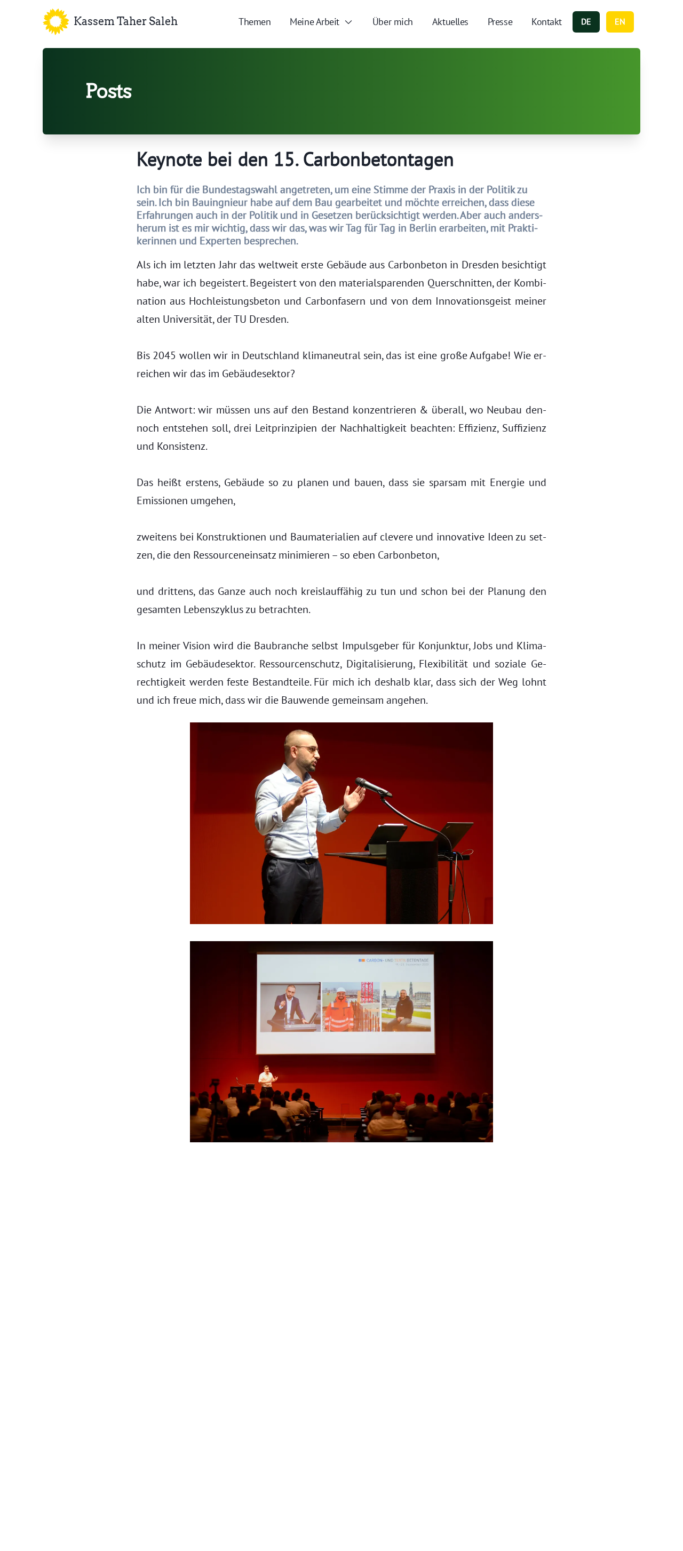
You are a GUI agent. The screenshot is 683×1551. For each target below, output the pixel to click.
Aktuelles (450, 21)
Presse (500, 21)
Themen (255, 21)
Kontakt (546, 21)
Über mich (392, 21)
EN (620, 21)
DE (586, 21)
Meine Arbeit (314, 21)
